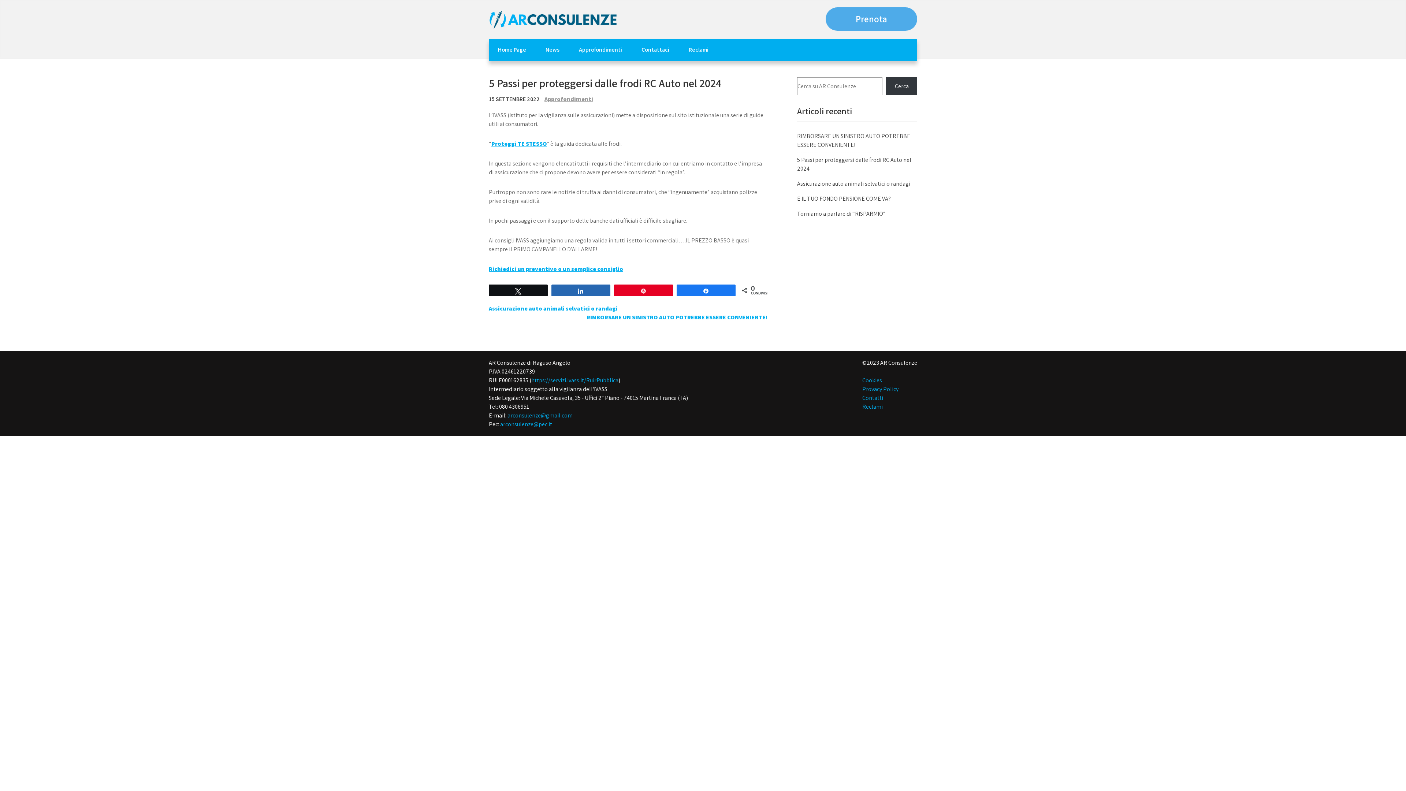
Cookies (872, 380)
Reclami (698, 49)
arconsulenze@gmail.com (540, 415)
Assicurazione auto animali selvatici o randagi (553, 308)
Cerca (902, 86)
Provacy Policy (880, 389)
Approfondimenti (600, 49)
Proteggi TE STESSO (519, 144)
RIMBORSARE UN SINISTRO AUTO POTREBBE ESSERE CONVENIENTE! (677, 317)
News (552, 49)
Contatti (872, 398)
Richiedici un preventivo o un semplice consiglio (556, 269)
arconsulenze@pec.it (526, 424)
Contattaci (655, 49)
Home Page (512, 49)
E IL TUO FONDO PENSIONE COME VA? (844, 199)
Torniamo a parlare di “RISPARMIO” (841, 214)
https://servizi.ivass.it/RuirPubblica (574, 380)
